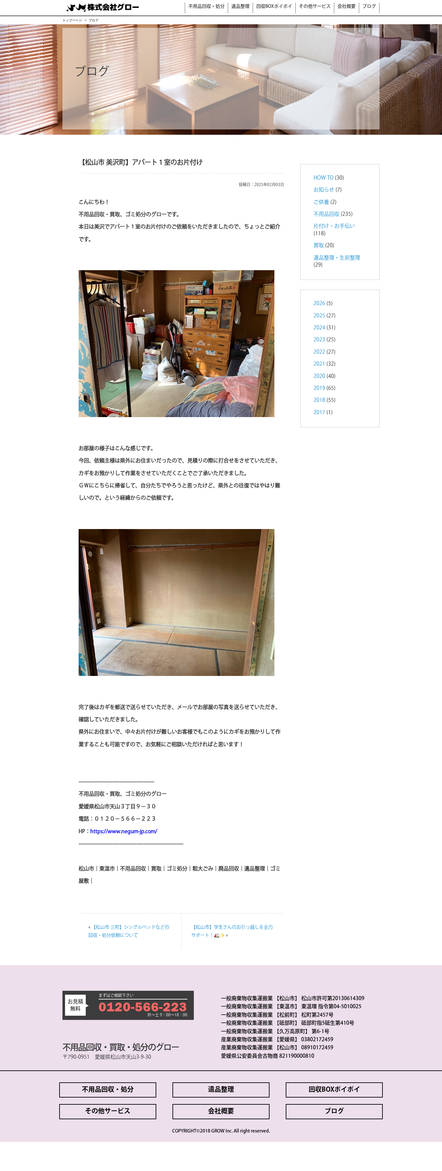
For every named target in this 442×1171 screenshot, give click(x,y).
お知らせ (324, 189)
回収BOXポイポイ (274, 6)
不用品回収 (326, 213)
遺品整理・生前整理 (337, 257)
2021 (319, 363)
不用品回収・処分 (206, 6)
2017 (319, 412)
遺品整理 (240, 6)
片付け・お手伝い (334, 225)
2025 (319, 315)
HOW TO (324, 177)
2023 (319, 339)
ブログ (369, 6)
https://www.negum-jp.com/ (123, 831)
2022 (319, 351)
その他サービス (315, 6)
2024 (319, 327)
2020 (319, 376)
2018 (319, 400)
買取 (319, 245)
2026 (319, 303)
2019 (319, 388)
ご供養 (321, 201)
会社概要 (346, 6)
